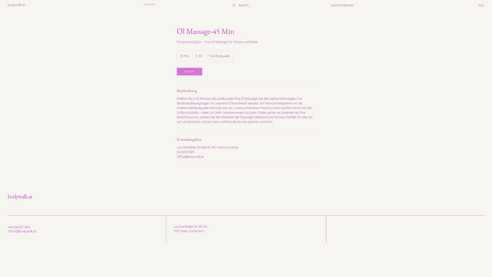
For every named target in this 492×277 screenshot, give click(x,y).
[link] (189, 71)
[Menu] (481, 5)
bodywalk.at (20, 196)
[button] (149, 4)
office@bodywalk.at (22, 231)
